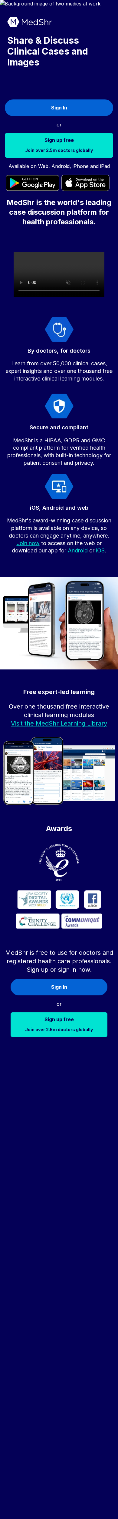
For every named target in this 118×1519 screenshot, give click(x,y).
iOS (100, 550)
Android (78, 550)
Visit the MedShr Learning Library (59, 723)
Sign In (59, 108)
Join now (28, 543)
